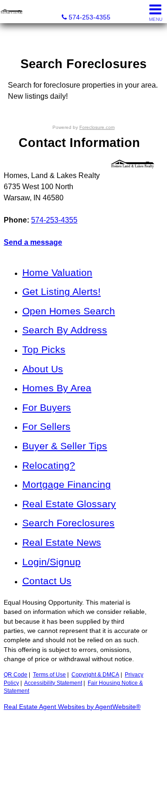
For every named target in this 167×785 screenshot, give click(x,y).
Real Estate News (61, 542)
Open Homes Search (68, 311)
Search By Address (64, 330)
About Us (42, 369)
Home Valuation (57, 272)
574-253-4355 (54, 220)
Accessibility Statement (53, 683)
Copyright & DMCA (95, 674)
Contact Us (46, 580)
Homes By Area (56, 388)
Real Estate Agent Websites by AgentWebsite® (72, 706)
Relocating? (48, 465)
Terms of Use (49, 674)
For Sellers (46, 426)
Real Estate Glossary (69, 503)
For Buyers (46, 407)
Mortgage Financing (66, 484)
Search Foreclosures (68, 522)
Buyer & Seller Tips (64, 445)
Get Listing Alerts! (61, 291)
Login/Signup (51, 561)
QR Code (15, 674)
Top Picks (43, 349)
